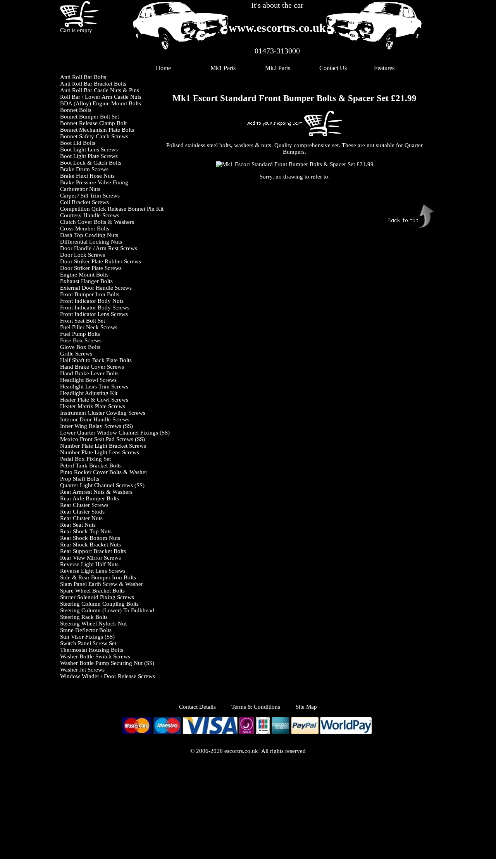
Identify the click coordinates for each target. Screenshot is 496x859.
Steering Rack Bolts (84, 617)
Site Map (306, 707)
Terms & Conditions (255, 707)
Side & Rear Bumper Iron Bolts (98, 577)
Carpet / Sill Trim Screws (90, 195)
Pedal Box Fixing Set (85, 459)
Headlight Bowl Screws (88, 380)
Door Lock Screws (82, 255)
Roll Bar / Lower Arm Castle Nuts (100, 97)
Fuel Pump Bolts (80, 334)
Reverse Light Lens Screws (93, 571)
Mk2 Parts (277, 68)
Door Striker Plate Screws (91, 268)
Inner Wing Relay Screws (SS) (96, 426)
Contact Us (333, 68)
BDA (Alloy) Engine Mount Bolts (100, 103)
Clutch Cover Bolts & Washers (97, 222)
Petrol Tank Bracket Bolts (91, 465)
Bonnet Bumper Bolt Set (89, 116)
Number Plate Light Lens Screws (99, 452)
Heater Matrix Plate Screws (92, 406)
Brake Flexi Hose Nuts (87, 176)
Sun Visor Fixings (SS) (87, 637)
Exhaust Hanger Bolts (86, 281)
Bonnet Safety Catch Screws (94, 136)
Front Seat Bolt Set (82, 321)
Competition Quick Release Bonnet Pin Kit (112, 209)
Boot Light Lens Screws (89, 149)
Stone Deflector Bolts (86, 630)
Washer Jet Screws (82, 670)
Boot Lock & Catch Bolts (90, 163)
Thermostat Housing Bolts (91, 650)
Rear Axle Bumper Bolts (89, 498)
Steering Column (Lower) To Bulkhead (107, 610)
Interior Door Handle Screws (94, 419)
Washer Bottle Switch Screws (95, 656)
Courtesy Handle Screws (89, 215)
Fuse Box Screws (81, 340)
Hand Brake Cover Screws (92, 367)
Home (163, 68)
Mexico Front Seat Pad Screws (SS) (102, 439)
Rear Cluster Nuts (81, 518)
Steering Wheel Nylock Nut (93, 623)
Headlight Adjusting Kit (88, 393)
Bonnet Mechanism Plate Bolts (97, 130)
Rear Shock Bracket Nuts (90, 544)
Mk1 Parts (223, 68)
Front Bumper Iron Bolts (89, 294)
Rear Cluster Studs (82, 512)
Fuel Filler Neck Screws (88, 327)
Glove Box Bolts (80, 347)
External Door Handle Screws (96, 288)
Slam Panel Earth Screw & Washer (101, 584)
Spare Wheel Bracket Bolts (92, 591)
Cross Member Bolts (84, 228)
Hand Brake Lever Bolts (89, 373)
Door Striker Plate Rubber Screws (100, 261)
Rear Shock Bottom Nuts (90, 538)
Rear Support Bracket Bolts (93, 551)
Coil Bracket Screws (84, 202)
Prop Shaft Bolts (79, 479)
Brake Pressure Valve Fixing (94, 182)
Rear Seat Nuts (78, 525)
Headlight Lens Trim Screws (94, 386)
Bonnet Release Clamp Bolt (93, 123)
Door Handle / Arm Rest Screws (98, 248)
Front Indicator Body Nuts (92, 301)
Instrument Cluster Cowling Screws (102, 413)
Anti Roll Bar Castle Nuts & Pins (99, 90)
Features (384, 68)
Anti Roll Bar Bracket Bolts (93, 84)
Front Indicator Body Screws (94, 307)
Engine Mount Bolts (84, 274)
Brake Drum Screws (84, 169)
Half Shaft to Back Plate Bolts (96, 360)
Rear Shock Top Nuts (86, 531)
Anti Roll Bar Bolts (83, 77)
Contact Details (205, 707)
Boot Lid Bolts (77, 143)
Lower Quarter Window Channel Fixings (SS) (115, 433)
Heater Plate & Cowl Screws (94, 400)
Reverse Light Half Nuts (89, 564)
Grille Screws (76, 353)
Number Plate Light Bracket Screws (103, 446)
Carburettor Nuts (80, 189)
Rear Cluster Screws (84, 505)
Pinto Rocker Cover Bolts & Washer (103, 472)
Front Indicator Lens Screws (94, 314)
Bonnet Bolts (75, 110)
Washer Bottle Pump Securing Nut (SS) (107, 663)
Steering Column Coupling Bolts (99, 604)
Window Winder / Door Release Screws (107, 676)
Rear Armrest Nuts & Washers (96, 492)
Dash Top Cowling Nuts (89, 235)
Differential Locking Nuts (91, 242)
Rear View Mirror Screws (90, 558)
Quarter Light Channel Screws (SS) (102, 485)
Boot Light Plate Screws (89, 156)
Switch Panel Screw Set (88, 643)
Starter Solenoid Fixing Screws (97, 597)
